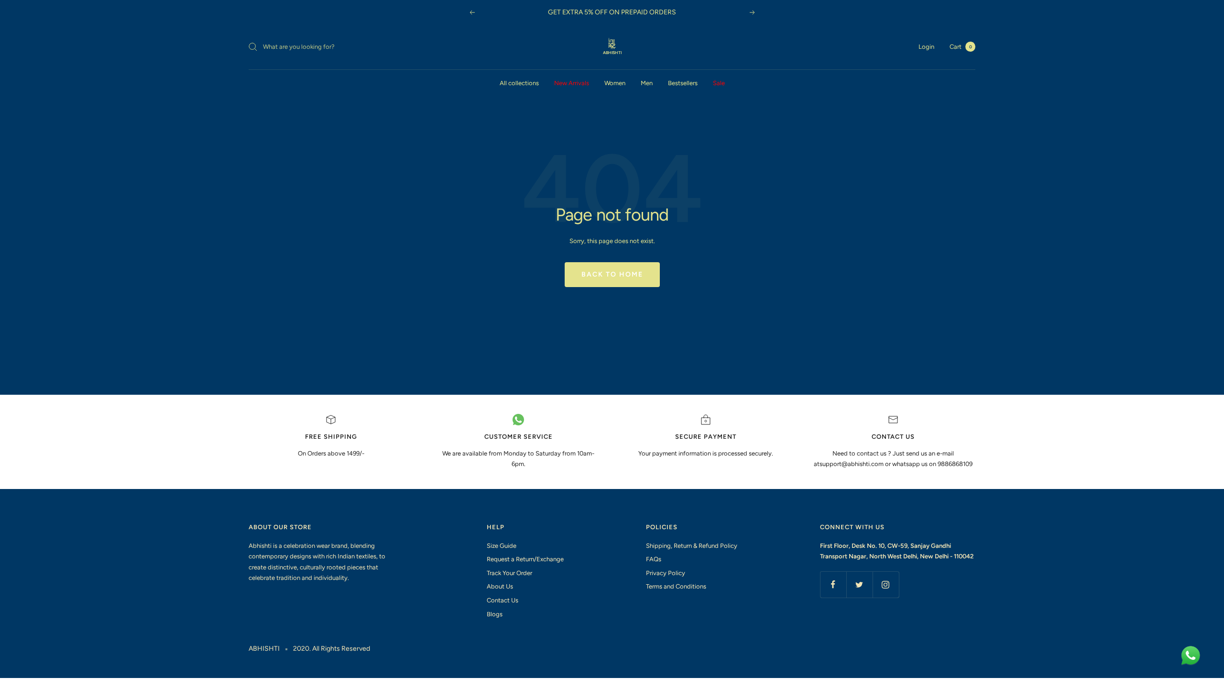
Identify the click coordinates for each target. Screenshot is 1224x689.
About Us (500, 586)
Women (614, 83)
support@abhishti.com (852, 463)
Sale (719, 83)
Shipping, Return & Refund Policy (691, 545)
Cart (961, 46)
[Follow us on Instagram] (886, 584)
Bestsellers (683, 83)
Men (647, 83)
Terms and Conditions (676, 586)
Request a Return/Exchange (525, 559)
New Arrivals (571, 83)
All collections (519, 83)
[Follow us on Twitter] (859, 584)
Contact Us (502, 600)
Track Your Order (509, 573)
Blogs (495, 614)
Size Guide (501, 545)
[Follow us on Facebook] (833, 584)
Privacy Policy (665, 573)
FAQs (653, 559)
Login (926, 46)
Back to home (612, 274)
